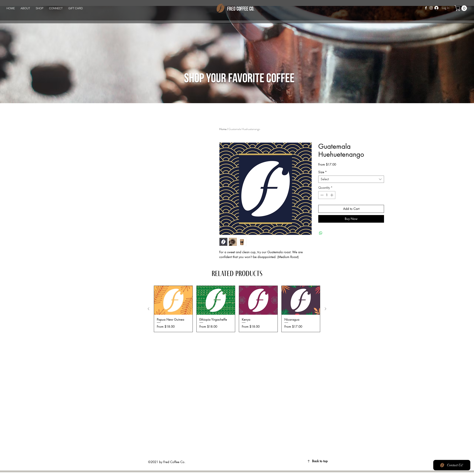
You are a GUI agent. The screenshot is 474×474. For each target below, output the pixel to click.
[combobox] (351, 179)
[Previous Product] (148, 309)
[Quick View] (173, 300)
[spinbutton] (326, 195)
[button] (461, 8)
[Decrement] (321, 195)
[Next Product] (325, 309)
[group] (237, 308)
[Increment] (332, 195)
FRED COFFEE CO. (240, 9)
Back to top (320, 461)
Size (322, 172)
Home (222, 129)
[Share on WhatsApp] (320, 233)
